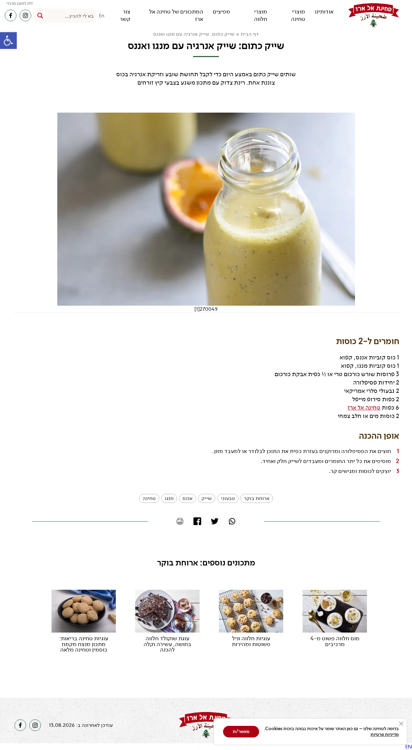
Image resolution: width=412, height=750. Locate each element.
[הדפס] (180, 521)
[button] (8, 40)
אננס (187, 498)
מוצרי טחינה (298, 15)
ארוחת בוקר (256, 498)
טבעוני (228, 498)
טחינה (149, 498)
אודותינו (324, 11)
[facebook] (10, 15)
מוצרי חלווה (260, 15)
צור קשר (125, 15)
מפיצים (221, 11)
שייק (206, 498)
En (102, 15)
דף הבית (249, 34)
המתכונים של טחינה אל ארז (176, 15)
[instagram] (25, 15)
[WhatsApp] (232, 521)
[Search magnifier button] (40, 15)
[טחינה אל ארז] (373, 15)
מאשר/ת (241, 731)
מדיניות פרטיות (384, 734)
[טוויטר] (214, 521)
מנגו (169, 498)
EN (408, 746)
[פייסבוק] (197, 521)
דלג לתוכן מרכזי (19, 3)
